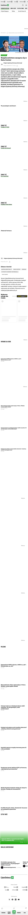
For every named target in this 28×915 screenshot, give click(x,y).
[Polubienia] (2, 908)
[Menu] (26, 5)
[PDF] (9, 261)
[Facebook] (12, 899)
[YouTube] (18, 899)
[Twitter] (9, 899)
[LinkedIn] (15, 899)
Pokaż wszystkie (5, 274)
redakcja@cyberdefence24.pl (9, 290)
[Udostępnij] (26, 908)
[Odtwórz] (14, 44)
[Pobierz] (17, 65)
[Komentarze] (14, 908)
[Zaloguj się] (23, 5)
